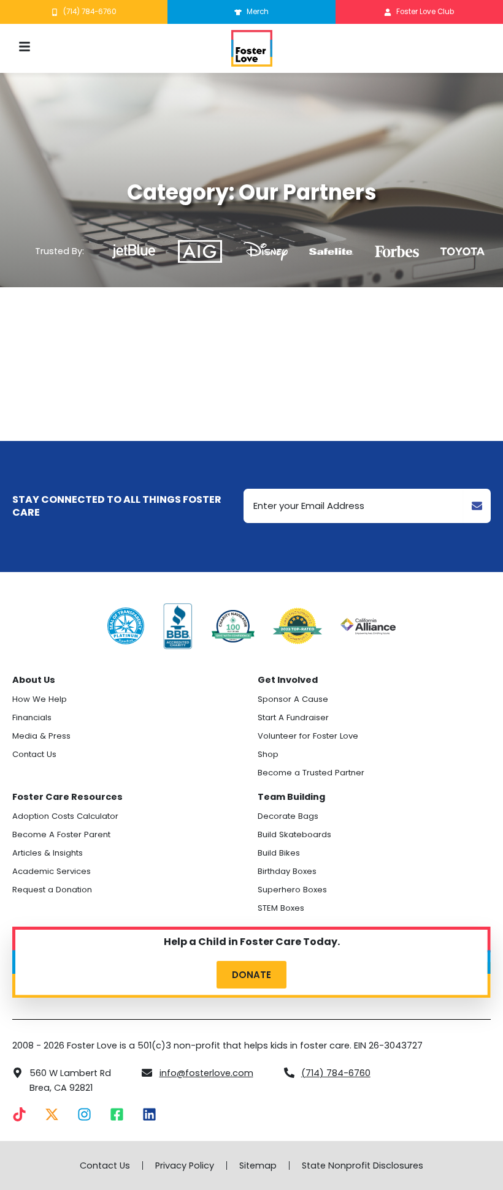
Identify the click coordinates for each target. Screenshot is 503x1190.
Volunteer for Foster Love (308, 736)
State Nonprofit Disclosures (362, 1165)
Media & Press (41, 736)
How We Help (39, 699)
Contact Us (34, 754)
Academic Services (51, 871)
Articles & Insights (47, 853)
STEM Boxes (281, 908)
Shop (268, 754)
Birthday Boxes (287, 871)
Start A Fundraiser (293, 717)
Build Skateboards (294, 834)
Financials (32, 717)
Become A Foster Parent (61, 834)
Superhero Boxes (292, 889)
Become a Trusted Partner (311, 772)
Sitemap (258, 1165)
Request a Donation (52, 889)
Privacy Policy (184, 1165)
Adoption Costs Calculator (65, 816)
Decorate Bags (288, 816)
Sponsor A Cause (293, 699)
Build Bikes (279, 853)
